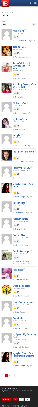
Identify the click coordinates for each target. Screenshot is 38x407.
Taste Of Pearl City (21, 167)
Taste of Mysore (20, 235)
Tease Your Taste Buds (23, 302)
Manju (17, 347)
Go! (34, 24)
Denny (17, 113)
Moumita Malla (20, 145)
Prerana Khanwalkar (22, 261)
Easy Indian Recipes (21, 251)
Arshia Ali (18, 280)
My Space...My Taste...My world (24, 335)
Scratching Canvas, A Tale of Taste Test (24, 85)
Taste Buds (18, 318)
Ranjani (17, 78)
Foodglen (17, 135)
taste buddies (19, 202)
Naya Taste (18, 269)
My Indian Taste (20, 119)
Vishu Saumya (20, 57)
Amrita (17, 296)
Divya (17, 312)
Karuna (17, 229)
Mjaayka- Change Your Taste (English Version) (23, 354)
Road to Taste (19, 46)
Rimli (16, 97)
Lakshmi (18, 245)
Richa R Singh (20, 196)
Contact (7, 399)
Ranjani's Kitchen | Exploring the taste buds (21, 65)
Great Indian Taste (21, 285)
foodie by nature (20, 218)
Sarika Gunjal (19, 162)
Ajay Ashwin (19, 213)
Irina (16, 129)
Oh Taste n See (19, 103)
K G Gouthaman (21, 41)
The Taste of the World (23, 151)
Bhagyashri (19, 328)
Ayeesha (18, 178)
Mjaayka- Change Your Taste (23, 185)
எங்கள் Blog (18, 30)
